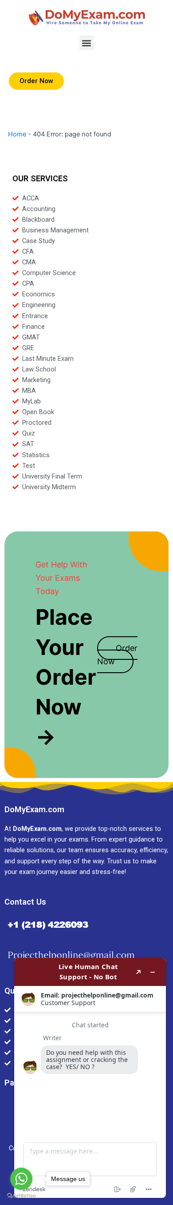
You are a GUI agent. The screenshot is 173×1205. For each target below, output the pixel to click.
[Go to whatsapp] (21, 1179)
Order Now (117, 654)
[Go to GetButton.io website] (21, 1196)
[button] (86, 43)
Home (17, 134)
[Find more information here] (90, 1078)
